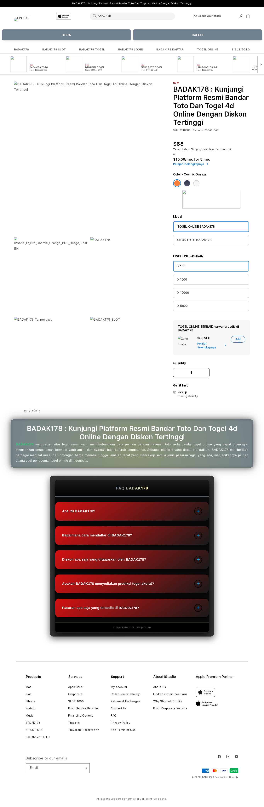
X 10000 (183, 293)
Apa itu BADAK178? (78, 511)
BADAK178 (21, 49)
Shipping (196, 149)
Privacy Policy (120, 722)
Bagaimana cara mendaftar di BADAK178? (97, 535)
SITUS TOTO (241, 49)
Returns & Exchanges (125, 701)
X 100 (181, 266)
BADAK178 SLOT (54, 49)
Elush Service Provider (83, 708)
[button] (21, 49)
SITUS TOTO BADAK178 (194, 240)
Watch (30, 708)
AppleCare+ (76, 687)
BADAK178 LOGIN (130, 49)
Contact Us (119, 708)
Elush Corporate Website (170, 708)
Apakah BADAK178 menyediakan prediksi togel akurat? (108, 584)
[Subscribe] (85, 768)
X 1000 (182, 279)
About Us (159, 687)
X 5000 (182, 306)
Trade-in (74, 722)
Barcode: (198, 130)
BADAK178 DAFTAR (170, 49)
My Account (119, 687)
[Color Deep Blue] (187, 183)
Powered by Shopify (226, 777)
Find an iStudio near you (170, 694)
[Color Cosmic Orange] (177, 183)
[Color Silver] (196, 183)
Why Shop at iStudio (167, 701)
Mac (29, 687)
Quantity (179, 363)
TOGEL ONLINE (207, 49)
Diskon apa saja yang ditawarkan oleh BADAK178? (104, 560)
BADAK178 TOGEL (92, 49)
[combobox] (132, 16)
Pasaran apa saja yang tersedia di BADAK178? (100, 608)
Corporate (75, 694)
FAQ (114, 715)
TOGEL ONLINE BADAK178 (196, 226)
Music (30, 715)
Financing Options (80, 715)
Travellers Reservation (83, 729)
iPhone (30, 701)
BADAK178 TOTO (38, 737)
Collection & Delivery (125, 694)
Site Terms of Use (123, 729)
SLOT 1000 (76, 701)
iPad (29, 694)
